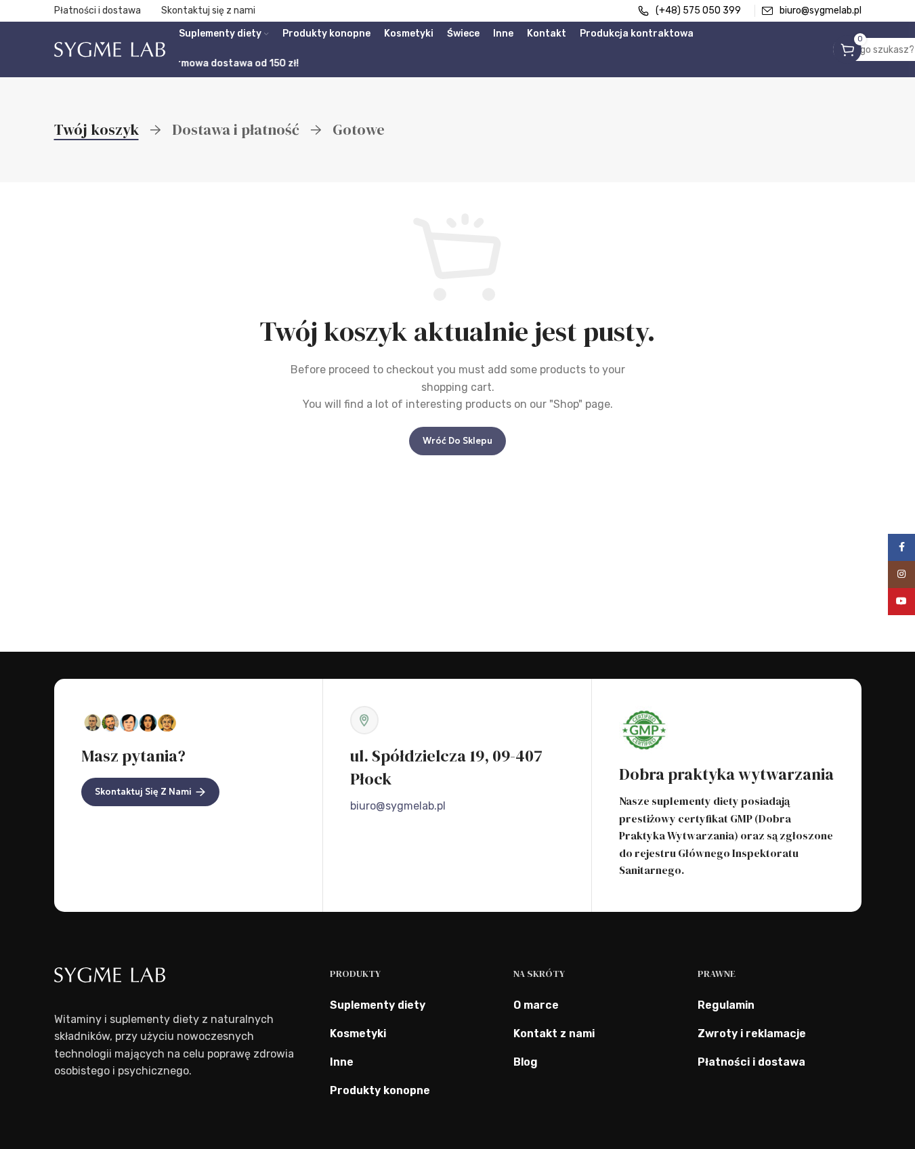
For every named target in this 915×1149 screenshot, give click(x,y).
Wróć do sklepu (457, 440)
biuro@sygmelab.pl (398, 805)
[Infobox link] (689, 11)
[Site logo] (109, 48)
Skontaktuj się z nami (143, 791)
